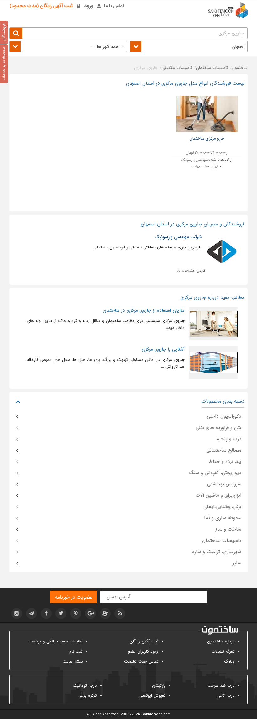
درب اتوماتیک (85, 686)
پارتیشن (159, 686)
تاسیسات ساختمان (221, 540)
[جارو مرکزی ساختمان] (207, 114)
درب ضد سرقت (221, 686)
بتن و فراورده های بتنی (218, 427)
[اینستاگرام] (16, 613)
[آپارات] (105, 613)
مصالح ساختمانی (224, 450)
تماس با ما (114, 6)
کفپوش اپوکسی (152, 696)
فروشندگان (4, 32)
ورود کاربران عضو (143, 651)
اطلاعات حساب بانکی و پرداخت (55, 641)
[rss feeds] (119, 613)
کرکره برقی (87, 696)
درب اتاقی (226, 696)
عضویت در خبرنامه (73, 597)
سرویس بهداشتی (224, 484)
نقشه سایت (73, 661)
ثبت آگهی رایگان (144, 641)
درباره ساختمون (221, 641)
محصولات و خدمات (4, 64)
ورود (88, 6)
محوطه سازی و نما (222, 518)
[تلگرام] (31, 613)
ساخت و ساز (228, 529)
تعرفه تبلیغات (223, 651)
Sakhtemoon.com (155, 714)
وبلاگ (229, 661)
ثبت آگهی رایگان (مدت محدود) (41, 6)
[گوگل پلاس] (90, 613)
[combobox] (189, 46)
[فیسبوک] (46, 613)
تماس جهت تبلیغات (141, 661)
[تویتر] (60, 613)
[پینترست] (75, 613)
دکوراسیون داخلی (224, 416)
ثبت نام (76, 651)
